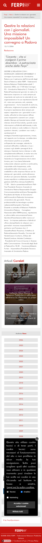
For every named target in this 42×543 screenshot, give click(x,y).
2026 (21, 340)
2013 (21, 410)
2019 (21, 377)
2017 (21, 388)
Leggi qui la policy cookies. (21, 487)
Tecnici (13, 492)
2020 (21, 372)
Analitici (27, 492)
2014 (21, 404)
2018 (21, 383)
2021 (21, 367)
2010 (21, 426)
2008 (21, 436)
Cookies (6, 541)
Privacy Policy (33, 541)
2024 (21, 351)
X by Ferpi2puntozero (11, 520)
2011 (21, 420)
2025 (21, 345)
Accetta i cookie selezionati (21, 504)
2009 (21, 431)
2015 (21, 399)
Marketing (14, 497)
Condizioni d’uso (20, 541)
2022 (21, 361)
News (11, 14)
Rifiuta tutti (18, 511)
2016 (21, 394)
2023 (21, 356)
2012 (21, 415)
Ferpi (5, 14)
